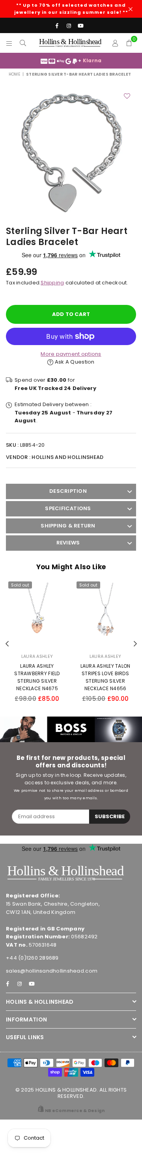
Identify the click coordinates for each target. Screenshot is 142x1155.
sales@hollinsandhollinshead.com (51, 971)
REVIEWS (68, 542)
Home (14, 74)
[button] (129, 43)
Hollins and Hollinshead (67, 457)
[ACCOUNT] (115, 43)
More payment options (71, 354)
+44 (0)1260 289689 (32, 958)
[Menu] (9, 43)
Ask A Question (74, 362)
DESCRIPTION (68, 491)
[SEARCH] (23, 43)
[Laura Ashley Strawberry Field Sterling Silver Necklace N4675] (37, 613)
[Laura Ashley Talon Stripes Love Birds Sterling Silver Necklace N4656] (105, 613)
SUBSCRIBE (110, 816)
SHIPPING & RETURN (68, 525)
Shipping (52, 282)
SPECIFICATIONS (68, 508)
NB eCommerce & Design (75, 1111)
